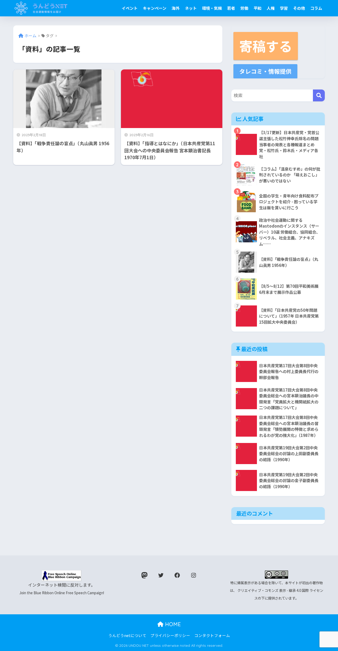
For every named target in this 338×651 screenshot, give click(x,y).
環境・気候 (212, 8)
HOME (172, 624)
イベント (130, 8)
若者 (231, 8)
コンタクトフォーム (212, 635)
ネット (191, 8)
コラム (316, 8)
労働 (244, 8)
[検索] (319, 95)
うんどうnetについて (127, 635)
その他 (299, 8)
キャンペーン (154, 8)
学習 (284, 8)
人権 (271, 8)
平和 (257, 8)
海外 (176, 8)
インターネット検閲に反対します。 (61, 588)
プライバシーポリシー (170, 635)
